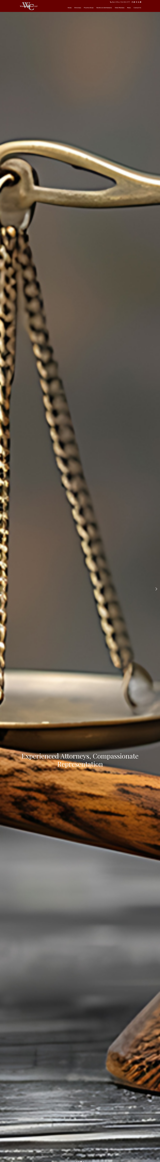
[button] (76, 1161)
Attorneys (77, 7)
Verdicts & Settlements (104, 7)
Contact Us (137, 7)
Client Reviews (120, 7)
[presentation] (4, 589)
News (129, 7)
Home (70, 7)
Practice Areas (89, 7)
